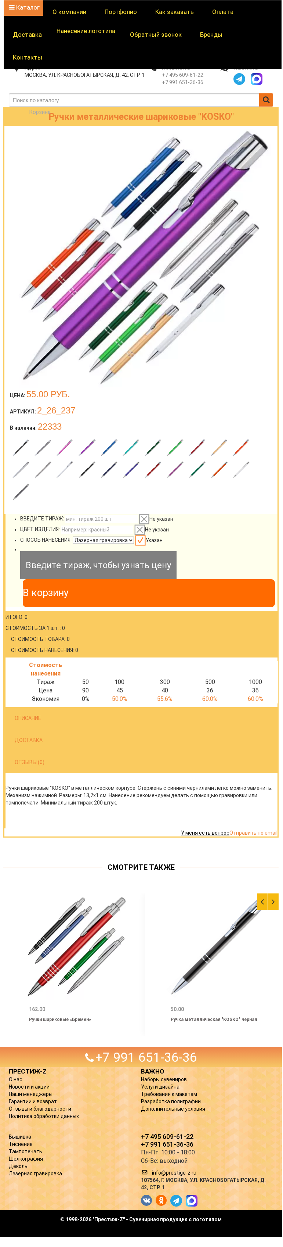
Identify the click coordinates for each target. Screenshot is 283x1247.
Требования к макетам (169, 1094)
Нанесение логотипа (86, 31)
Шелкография (26, 1159)
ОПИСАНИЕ (28, 718)
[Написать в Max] (256, 79)
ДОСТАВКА (29, 740)
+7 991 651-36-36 (182, 82)
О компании (69, 11)
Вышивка (20, 1137)
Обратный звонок (156, 34)
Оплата (222, 11)
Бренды (211, 34)
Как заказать (174, 11)
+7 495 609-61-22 (182, 75)
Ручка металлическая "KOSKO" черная (214, 1019)
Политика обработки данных (44, 1116)
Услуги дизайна (160, 1087)
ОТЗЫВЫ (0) (29, 762)
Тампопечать (25, 1151)
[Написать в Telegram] (239, 79)
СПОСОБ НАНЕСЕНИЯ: (46, 540)
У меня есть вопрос (205, 833)
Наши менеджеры (30, 1094)
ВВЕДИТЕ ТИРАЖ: (42, 519)
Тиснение (21, 1144)
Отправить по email (253, 833)
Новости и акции (29, 1087)
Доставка (27, 34)
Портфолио (121, 11)
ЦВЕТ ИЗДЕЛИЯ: (40, 530)
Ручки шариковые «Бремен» (60, 1019)
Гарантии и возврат (33, 1101)
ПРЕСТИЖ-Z (28, 1071)
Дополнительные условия (173, 1109)
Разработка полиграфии (171, 1101)
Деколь (18, 1166)
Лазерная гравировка (35, 1173)
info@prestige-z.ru (174, 1173)
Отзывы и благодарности (40, 1109)
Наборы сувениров (164, 1079)
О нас (15, 1079)
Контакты (27, 57)
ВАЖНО (152, 1071)
